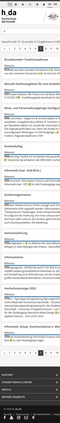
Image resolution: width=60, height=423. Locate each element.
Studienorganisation (17, 195)
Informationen (13, 257)
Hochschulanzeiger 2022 (20, 288)
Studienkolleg (13, 146)
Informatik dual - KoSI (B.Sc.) (22, 170)
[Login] (30, 4)
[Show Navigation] (10, 4)
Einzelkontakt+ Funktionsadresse (26, 59)
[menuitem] (7, 418)
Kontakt (8, 414)
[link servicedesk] (44, 4)
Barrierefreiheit (41, 414)
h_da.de (17, 409)
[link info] (15, 4)
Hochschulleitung (15, 233)
